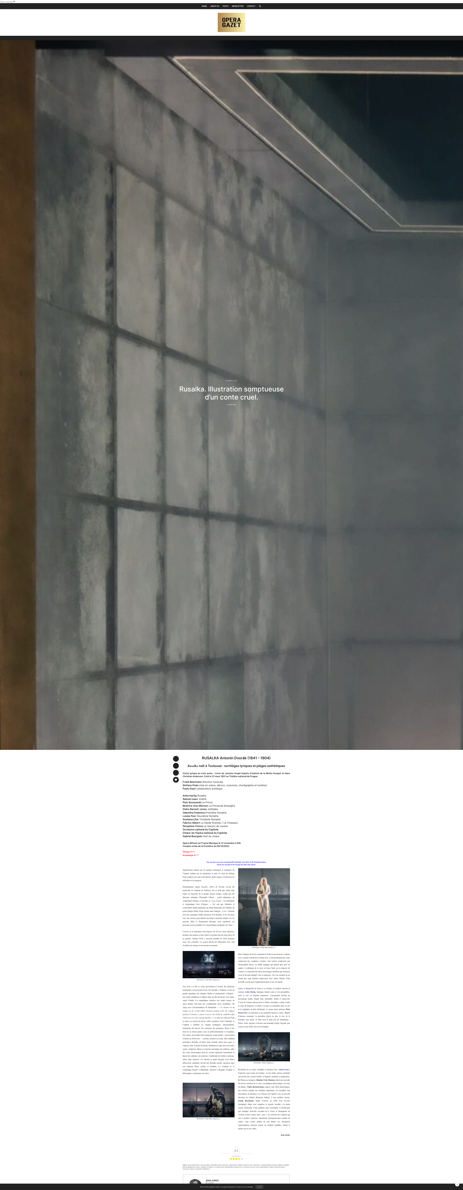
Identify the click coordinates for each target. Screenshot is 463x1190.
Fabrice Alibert (283, 1165)
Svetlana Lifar (188, 1169)
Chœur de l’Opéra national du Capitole (244, 1165)
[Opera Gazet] (231, 22)
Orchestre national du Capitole (237, 1167)
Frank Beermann (189, 1167)
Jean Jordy (232, 404)
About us (215, 6)
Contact (251, 6)
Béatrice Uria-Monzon (219, 1165)
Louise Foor (219, 1167)
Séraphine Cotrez (267, 1167)
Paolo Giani (254, 1167)
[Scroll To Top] (457, 1184)
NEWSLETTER (237, 6)
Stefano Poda (279, 1167)
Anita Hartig (205, 1165)
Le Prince (210, 1167)
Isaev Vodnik (201, 1167)
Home (204, 6)
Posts (225, 6)
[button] (260, 6)
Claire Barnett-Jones (268, 1165)
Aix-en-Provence (193, 1165)
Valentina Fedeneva (202, 1169)
